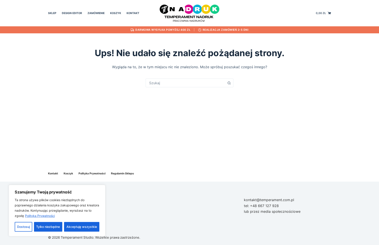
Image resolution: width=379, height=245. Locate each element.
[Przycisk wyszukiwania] (229, 83)
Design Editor (72, 13)
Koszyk (115, 13)
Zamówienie (96, 13)
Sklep (52, 13)
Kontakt (133, 13)
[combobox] (185, 83)
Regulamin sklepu (122, 173)
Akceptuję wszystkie (81, 227)
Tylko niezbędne (48, 227)
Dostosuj (23, 227)
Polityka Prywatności (40, 216)
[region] (57, 210)
